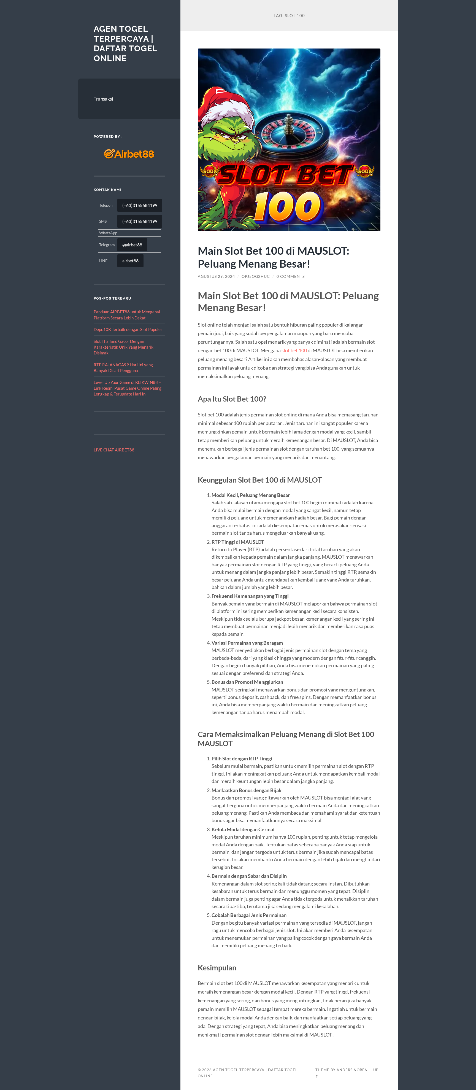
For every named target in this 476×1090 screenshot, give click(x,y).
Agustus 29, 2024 (216, 276)
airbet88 (130, 260)
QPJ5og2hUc (256, 276)
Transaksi (103, 99)
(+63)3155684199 (139, 205)
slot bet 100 (294, 350)
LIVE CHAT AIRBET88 (114, 449)
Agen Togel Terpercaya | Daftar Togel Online (125, 43)
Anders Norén (352, 1070)
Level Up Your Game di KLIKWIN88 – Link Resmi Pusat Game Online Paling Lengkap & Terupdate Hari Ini (127, 388)
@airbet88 (132, 244)
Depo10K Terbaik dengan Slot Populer (128, 329)
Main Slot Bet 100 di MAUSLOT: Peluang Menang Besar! (273, 257)
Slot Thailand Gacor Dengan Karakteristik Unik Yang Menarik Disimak (123, 347)
